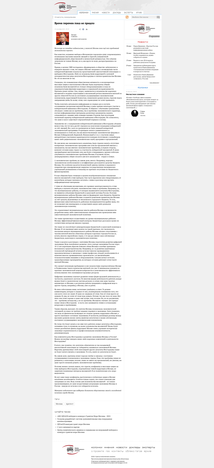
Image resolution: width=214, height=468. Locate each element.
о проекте (97, 450)
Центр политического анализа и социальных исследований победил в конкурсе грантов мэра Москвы (87, 431)
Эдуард (73, 35)
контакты (117, 450)
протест (69, 403)
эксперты (148, 447)
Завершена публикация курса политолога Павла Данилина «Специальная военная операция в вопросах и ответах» (145, 68)
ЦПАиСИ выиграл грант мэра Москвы (73, 424)
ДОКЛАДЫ (117, 12)
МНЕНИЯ (95, 12)
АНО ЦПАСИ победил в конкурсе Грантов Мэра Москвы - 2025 (84, 416)
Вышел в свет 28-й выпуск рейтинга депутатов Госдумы (144, 61)
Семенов (74, 36)
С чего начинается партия (68, 427)
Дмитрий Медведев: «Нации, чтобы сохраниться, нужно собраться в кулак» (144, 55)
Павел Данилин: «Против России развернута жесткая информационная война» (145, 48)
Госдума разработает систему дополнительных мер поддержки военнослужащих (84, 420)
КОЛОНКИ (83, 12)
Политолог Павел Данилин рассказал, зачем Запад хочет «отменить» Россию (144, 77)
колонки (96, 447)
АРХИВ (139, 12)
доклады (134, 447)
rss (108, 450)
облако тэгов (133, 450)
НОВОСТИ (106, 12)
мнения (109, 447)
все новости (154, 83)
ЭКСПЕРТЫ (128, 12)
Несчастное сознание (135, 94)
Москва (59, 403)
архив (147, 450)
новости (121, 447)
